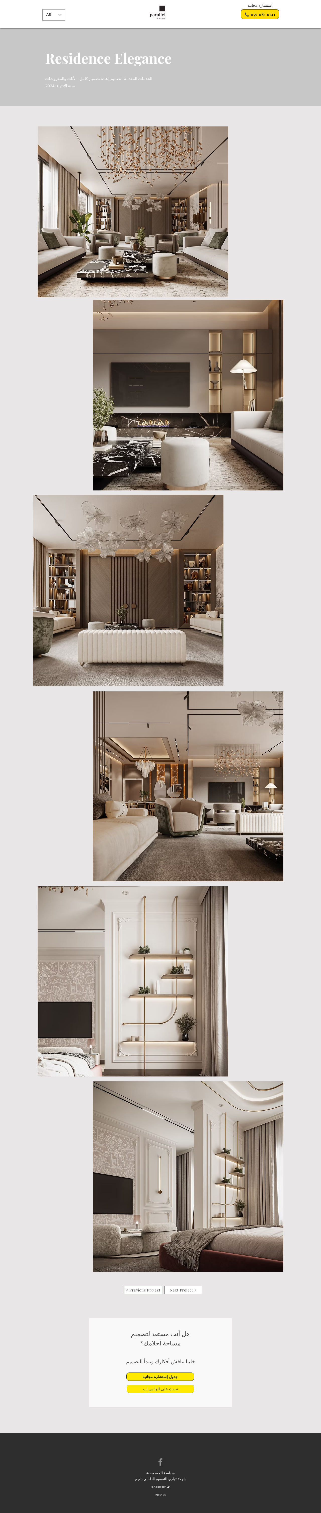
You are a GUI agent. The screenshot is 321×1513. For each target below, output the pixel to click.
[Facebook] (160, 1462)
